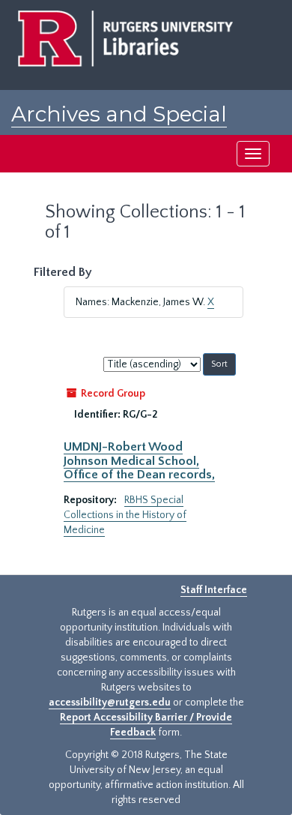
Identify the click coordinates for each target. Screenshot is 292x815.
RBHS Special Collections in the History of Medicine (125, 515)
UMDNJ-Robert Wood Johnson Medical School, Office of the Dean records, (139, 460)
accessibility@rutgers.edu (110, 703)
